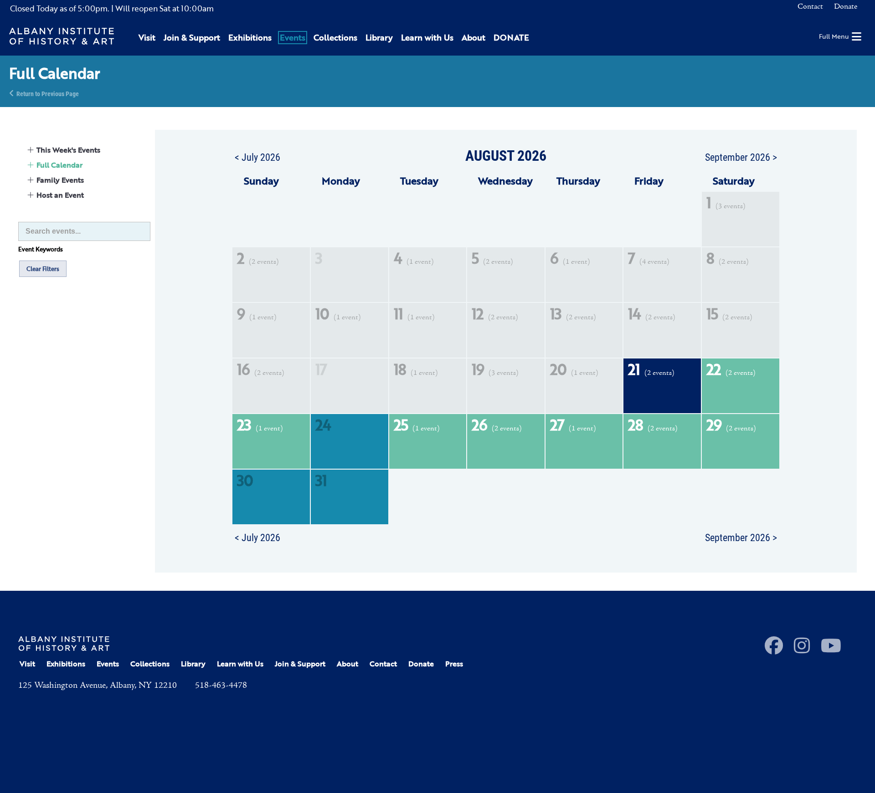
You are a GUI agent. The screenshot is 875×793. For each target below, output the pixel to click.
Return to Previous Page (47, 93)
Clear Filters (42, 268)
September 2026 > (741, 157)
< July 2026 (257, 157)
